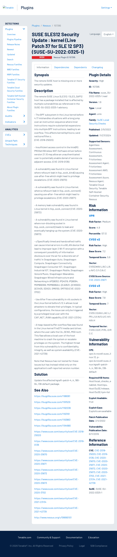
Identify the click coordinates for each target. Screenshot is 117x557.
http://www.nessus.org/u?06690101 (53, 517)
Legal (82, 545)
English (108, 34)
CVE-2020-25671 (98, 279)
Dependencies (61, 67)
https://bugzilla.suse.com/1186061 (52, 396)
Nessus (47, 25)
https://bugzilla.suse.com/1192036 (52, 407)
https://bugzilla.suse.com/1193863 (52, 419)
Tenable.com (24, 537)
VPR (91, 215)
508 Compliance (98, 545)
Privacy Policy (66, 545)
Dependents (80, 67)
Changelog (97, 67)
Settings (105, 7)
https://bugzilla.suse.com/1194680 (52, 425)
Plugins (27, 7)
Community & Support (48, 537)
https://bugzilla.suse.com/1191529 (52, 401)
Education (93, 537)
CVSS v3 (94, 285)
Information (43, 67)
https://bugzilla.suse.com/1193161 (52, 413)
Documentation (74, 537)
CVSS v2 (94, 239)
